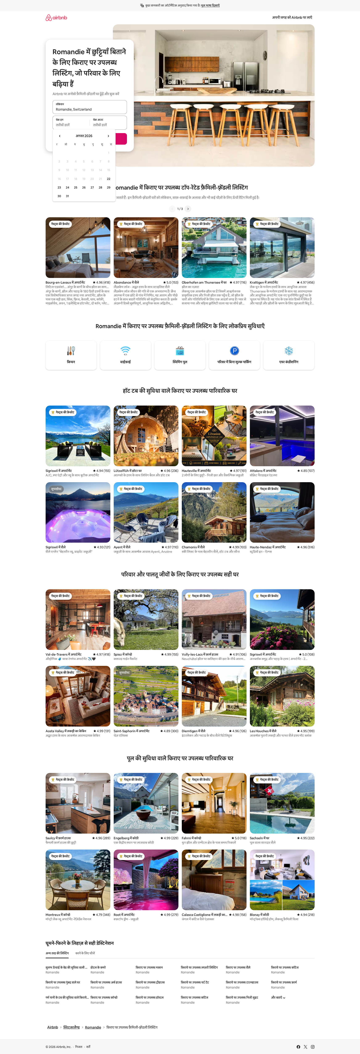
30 (59, 196)
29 (108, 187)
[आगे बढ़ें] (188, 209)
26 (84, 187)
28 (100, 187)
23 (59, 187)
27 (92, 187)
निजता (78, 1047)
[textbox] (71, 125)
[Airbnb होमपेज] (56, 17)
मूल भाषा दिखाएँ (210, 5)
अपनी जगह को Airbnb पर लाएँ (292, 17)
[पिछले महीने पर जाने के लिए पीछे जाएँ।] (60, 136)
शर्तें (88, 1047)
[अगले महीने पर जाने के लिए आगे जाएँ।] (108, 136)
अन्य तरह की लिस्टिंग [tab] (57, 953)
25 (75, 187)
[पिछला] (172, 209)
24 (67, 187)
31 (67, 196)
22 (108, 179)
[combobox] (90, 109)
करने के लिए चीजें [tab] (85, 953)
